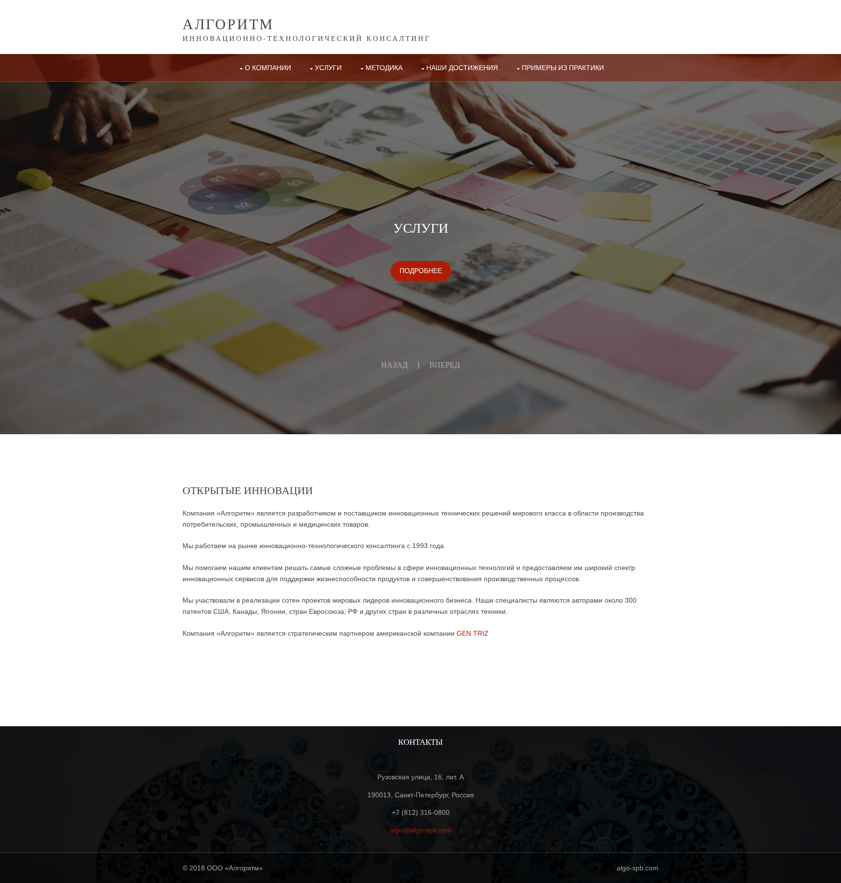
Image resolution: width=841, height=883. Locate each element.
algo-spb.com (637, 868)
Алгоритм (228, 23)
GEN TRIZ (473, 633)
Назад (394, 364)
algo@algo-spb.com (421, 830)
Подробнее (421, 271)
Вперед (444, 364)
